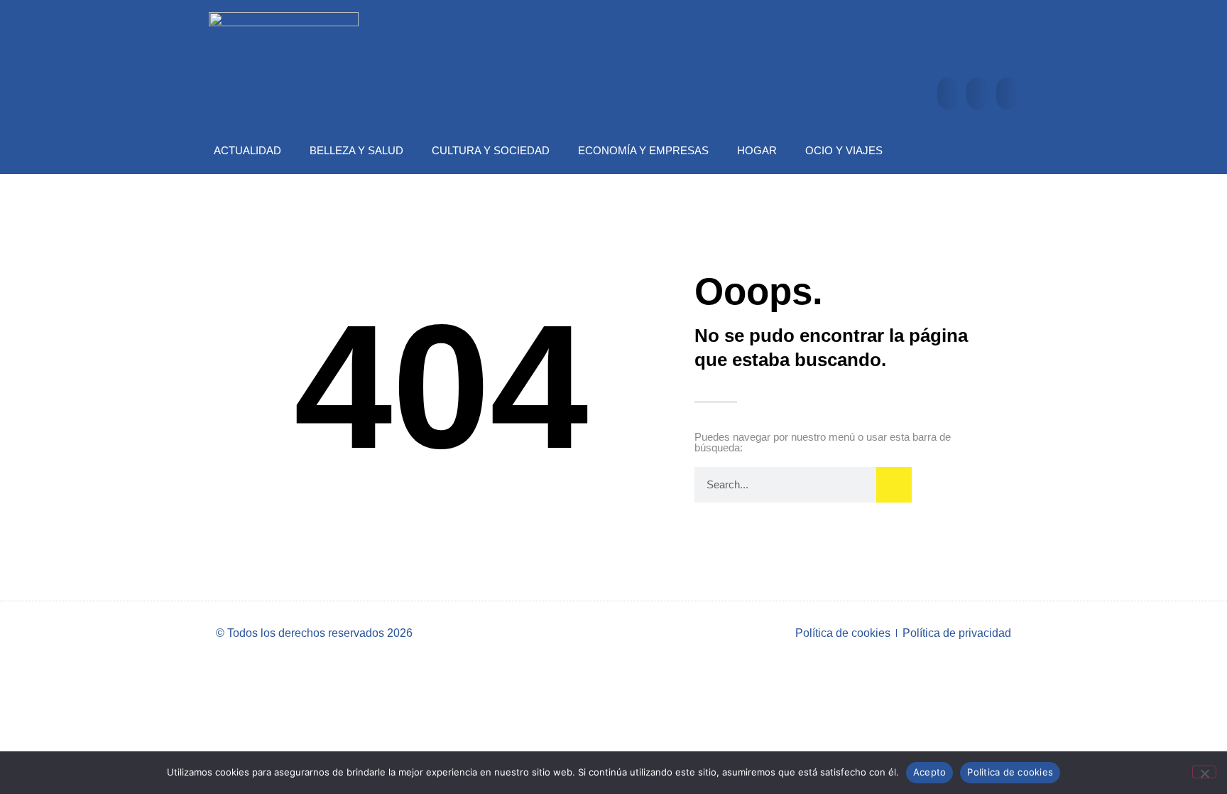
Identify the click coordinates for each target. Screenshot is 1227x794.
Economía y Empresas (643, 150)
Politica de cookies (1010, 772)
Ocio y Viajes (844, 150)
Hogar (757, 150)
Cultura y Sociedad (491, 150)
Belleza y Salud (356, 150)
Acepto (930, 772)
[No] (1204, 772)
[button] (948, 93)
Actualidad (247, 150)
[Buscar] (894, 485)
